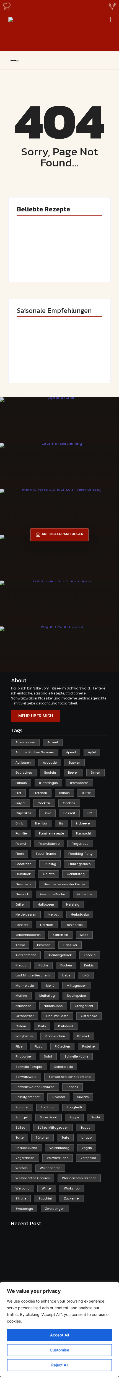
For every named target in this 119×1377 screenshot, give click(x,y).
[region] (59, 1329)
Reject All (59, 1365)
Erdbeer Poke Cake (33, 260)
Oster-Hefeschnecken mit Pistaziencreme (78, 256)
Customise (59, 1350)
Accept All (59, 1335)
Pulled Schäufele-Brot (81, 362)
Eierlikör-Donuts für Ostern (36, 362)
